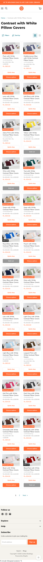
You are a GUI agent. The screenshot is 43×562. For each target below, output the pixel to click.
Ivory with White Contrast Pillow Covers (10, 97)
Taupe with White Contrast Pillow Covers (10, 208)
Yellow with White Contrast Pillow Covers (31, 134)
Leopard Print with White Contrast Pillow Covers (31, 355)
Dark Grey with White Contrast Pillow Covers (31, 394)
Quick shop (11, 72)
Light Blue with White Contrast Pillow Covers (10, 354)
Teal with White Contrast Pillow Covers (31, 172)
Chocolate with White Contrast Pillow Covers (10, 431)
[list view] (39, 35)
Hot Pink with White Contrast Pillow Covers (10, 394)
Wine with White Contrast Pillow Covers (10, 172)
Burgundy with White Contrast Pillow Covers (31, 431)
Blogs (25, 551)
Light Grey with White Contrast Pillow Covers (31, 318)
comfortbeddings (7, 60)
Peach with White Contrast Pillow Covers (31, 245)
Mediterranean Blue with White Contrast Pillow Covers (31, 58)
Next (25, 495)
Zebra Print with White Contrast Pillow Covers (11, 134)
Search (18, 551)
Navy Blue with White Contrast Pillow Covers (10, 281)
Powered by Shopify (21, 556)
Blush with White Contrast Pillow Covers (10, 469)
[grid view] (35, 35)
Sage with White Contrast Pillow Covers (31, 208)
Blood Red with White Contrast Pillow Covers (31, 469)
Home (3, 18)
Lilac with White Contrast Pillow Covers (10, 318)
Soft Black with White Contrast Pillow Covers (31, 97)
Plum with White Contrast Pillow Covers (10, 57)
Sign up (32, 542)
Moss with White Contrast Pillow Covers (31, 281)
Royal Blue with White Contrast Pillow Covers (11, 245)
